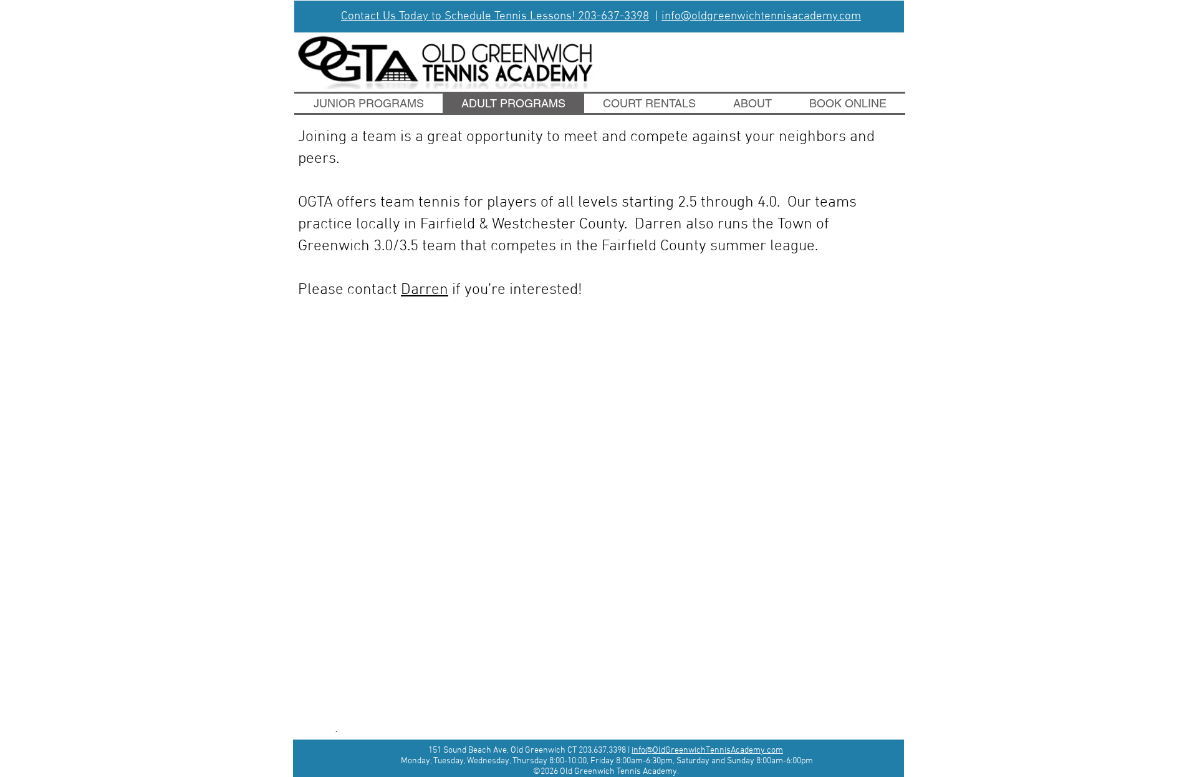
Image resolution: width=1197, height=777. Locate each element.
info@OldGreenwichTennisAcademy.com (707, 750)
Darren (424, 290)
